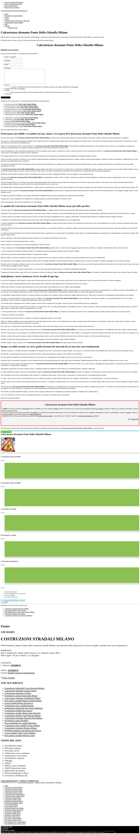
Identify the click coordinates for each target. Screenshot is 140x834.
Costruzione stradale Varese (13, 799)
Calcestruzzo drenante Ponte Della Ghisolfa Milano (76, 428)
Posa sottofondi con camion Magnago (21, 723)
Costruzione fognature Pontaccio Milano (17, 608)
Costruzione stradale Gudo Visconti (15, 610)
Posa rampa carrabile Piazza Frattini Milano (23, 700)
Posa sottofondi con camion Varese (15, 823)
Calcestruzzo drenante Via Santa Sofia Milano (18, 615)
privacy (76, 87)
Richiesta (8, 68)
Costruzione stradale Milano (13, 798)
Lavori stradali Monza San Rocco (19, 703)
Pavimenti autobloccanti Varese (14, 810)
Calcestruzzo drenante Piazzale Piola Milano (23, 718)
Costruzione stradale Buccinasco (18, 710)
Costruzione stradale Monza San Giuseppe (23, 713)
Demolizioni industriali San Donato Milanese (24, 708)
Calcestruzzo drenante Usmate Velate (20, 690)
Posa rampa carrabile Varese (13, 820)
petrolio (34, 412)
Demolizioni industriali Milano (14, 801)
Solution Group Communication (44, 782)
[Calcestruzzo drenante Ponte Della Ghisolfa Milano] (8, 451)
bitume (56, 408)
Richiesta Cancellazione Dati (29, 781)
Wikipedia (135, 419)
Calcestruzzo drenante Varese (13, 789)
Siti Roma (58, 782)
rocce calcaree (99, 408)
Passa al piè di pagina (11, 6)
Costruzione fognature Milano (14, 791)
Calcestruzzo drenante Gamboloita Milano (22, 698)
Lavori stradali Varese (11, 806)
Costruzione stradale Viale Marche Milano (23, 715)
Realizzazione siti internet (26, 782)
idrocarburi (26, 408)
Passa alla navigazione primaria (14, 2)
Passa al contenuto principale (13, 4)
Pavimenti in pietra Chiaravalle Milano (21, 695)
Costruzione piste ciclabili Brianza (19, 705)
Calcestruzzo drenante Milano (13, 787)
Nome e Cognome (10, 57)
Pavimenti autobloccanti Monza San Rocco (23, 730)
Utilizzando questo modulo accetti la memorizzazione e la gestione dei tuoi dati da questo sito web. (41, 92)
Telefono (8, 60)
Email (7, 64)
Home (6, 786)
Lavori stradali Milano (11, 805)
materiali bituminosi (35, 414)
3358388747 (15, 665)
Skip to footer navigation (12, 7)
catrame (128, 412)
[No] (115, 832)
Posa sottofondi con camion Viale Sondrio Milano (19, 612)
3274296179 (13, 670)
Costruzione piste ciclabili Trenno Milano (22, 725)
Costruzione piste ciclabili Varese (14, 796)
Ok (105, 832)
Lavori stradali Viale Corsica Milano (20, 733)
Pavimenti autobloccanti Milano (14, 808)
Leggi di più (111, 832)
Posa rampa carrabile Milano (13, 818)
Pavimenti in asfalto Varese (13, 813)
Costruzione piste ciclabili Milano (15, 794)
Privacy (7, 85)
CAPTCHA (8, 94)
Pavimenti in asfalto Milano (13, 811)
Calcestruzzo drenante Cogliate (18, 693)
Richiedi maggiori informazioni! (21, 673)
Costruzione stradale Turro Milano (15, 614)
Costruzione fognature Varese (13, 792)
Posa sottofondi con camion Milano (15, 822)
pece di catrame (7, 414)
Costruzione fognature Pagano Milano (21, 728)
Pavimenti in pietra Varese (12, 817)
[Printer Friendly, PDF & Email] (6, 431)
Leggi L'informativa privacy (10, 781)
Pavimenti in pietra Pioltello (16, 720)
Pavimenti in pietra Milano (12, 815)
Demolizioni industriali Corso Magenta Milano (24, 688)
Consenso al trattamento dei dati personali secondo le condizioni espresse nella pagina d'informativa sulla (44, 87)
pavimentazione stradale (45, 416)
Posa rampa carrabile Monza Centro (20, 735)
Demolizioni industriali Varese (14, 803)
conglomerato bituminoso (85, 416)
